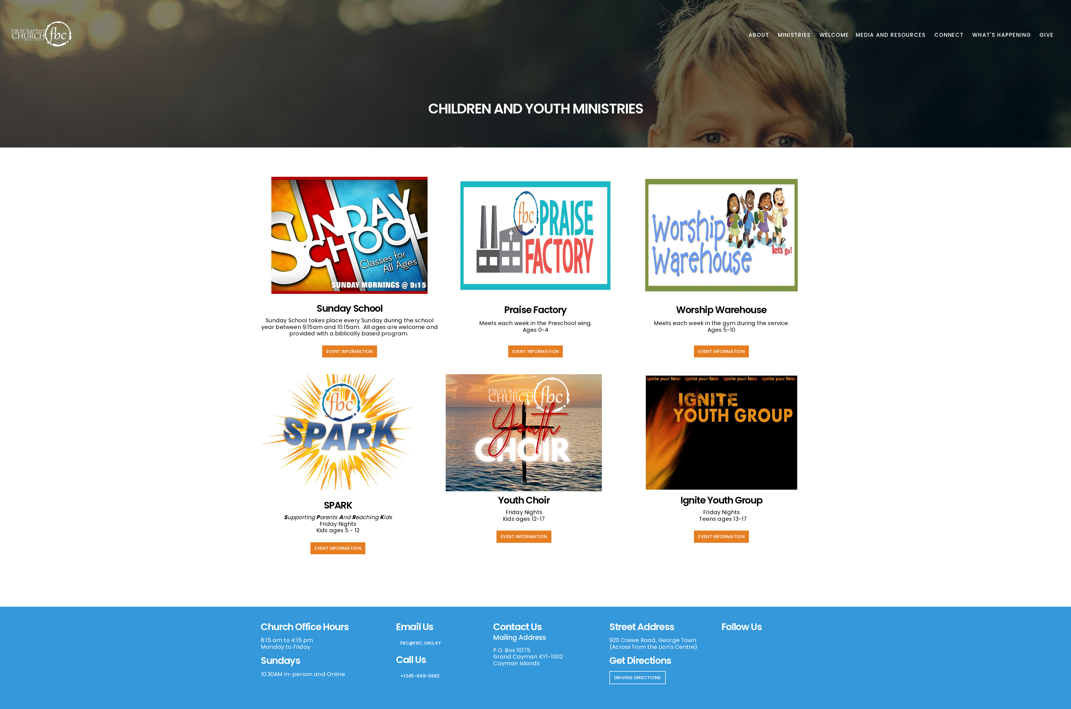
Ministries (795, 35)
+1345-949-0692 (420, 676)
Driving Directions (637, 677)
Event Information (349, 351)
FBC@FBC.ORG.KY (420, 643)
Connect (950, 35)
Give (1046, 35)
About (760, 35)
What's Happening (1002, 35)
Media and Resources (892, 35)
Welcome (834, 35)
